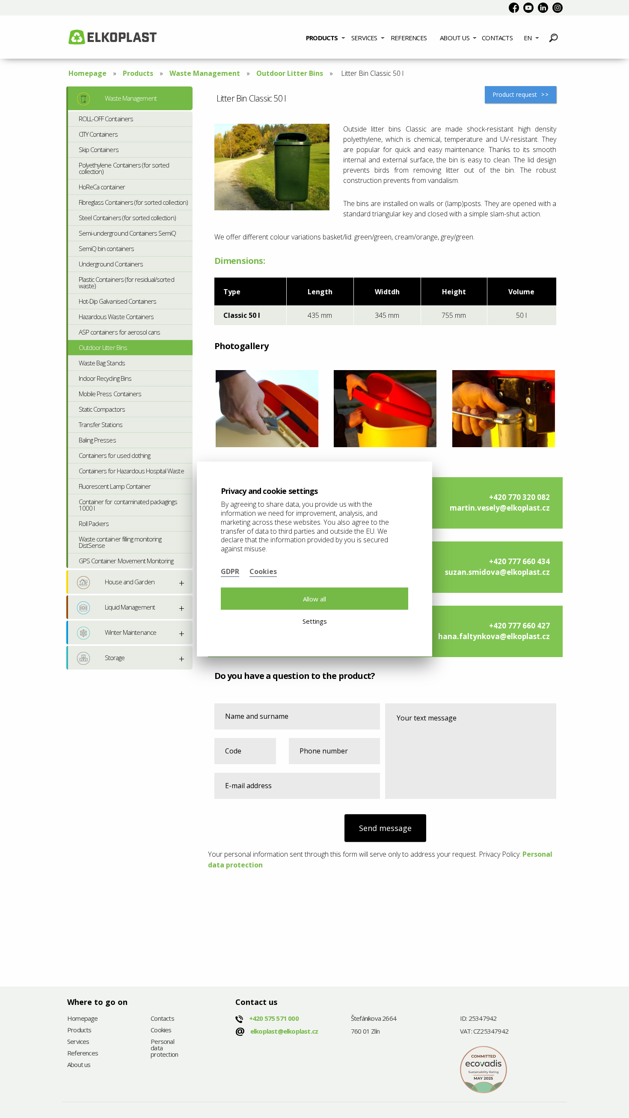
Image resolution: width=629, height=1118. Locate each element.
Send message (385, 828)
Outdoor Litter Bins (289, 73)
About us (454, 37)
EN (527, 37)
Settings (315, 621)
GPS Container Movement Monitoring (126, 560)
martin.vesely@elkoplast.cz (500, 508)
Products (322, 37)
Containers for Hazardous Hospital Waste (131, 470)
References (409, 37)
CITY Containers (98, 134)
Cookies (161, 1030)
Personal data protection (164, 1048)
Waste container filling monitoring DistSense (120, 542)
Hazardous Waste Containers (116, 316)
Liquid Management (130, 607)
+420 (274, 1018)
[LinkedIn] (543, 8)
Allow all (314, 598)
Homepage (87, 73)
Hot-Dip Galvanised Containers (117, 301)
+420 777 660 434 (519, 561)
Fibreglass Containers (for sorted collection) (133, 202)
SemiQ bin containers (106, 248)
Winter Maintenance (130, 632)
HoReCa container (102, 186)
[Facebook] (514, 8)
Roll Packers (94, 523)
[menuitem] (325, 36)
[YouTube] (528, 8)
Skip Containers (99, 149)
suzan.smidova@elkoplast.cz (497, 572)
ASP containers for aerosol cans (119, 332)
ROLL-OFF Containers (106, 118)
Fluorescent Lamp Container (115, 486)
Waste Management (204, 73)
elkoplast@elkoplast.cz (284, 1031)
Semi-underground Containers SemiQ (127, 233)
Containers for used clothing (114, 455)
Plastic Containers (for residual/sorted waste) (126, 282)
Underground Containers (111, 264)
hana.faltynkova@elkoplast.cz (494, 636)
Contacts (497, 37)
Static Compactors (102, 409)
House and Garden (129, 581)
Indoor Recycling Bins (105, 378)
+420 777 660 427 (519, 626)
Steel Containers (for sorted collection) (127, 217)
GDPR (230, 571)
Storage (115, 657)
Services (364, 37)
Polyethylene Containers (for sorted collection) (124, 168)
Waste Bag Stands (102, 363)
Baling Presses (97, 440)
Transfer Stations (100, 424)
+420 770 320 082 (519, 497)
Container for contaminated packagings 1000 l (128, 504)
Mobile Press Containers (110, 393)
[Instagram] (557, 8)
